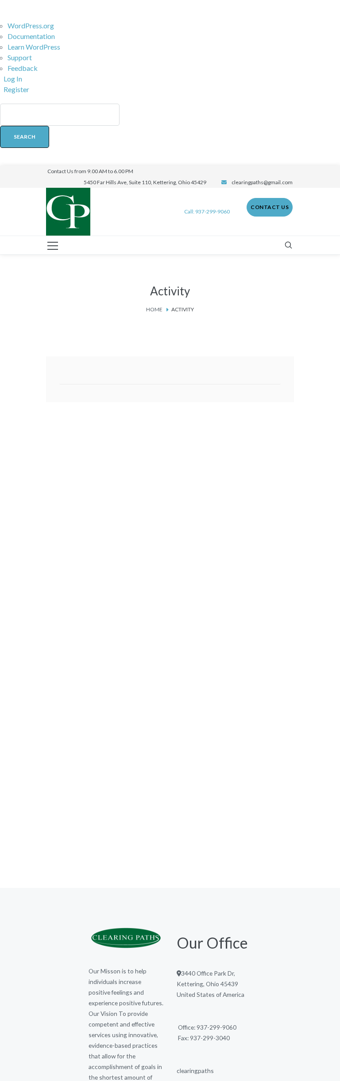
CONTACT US (270, 207)
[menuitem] (170, 130)
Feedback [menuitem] (23, 68)
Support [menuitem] (20, 57)
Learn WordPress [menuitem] (34, 47)
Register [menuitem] (16, 89)
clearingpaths (195, 1070)
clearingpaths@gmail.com (262, 182)
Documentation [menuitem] (31, 36)
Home (154, 309)
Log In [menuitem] (13, 78)
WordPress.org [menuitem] (31, 25)
